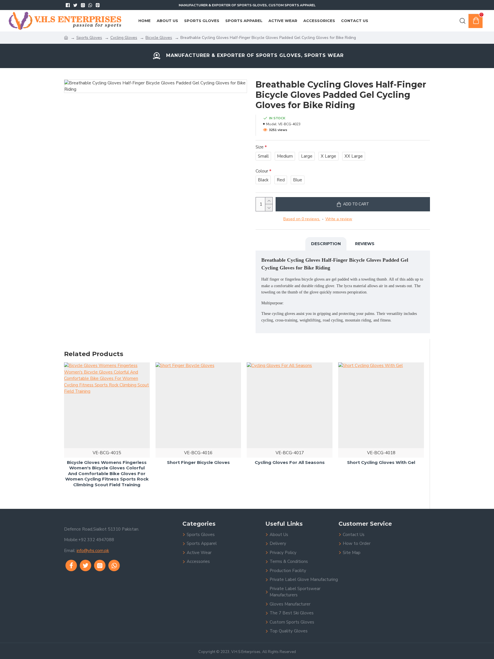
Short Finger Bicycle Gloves (198, 462)
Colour (262, 171)
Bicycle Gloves (159, 37)
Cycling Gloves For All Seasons (290, 462)
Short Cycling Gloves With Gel (381, 462)
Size (260, 147)
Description (326, 243)
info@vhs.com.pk (93, 550)
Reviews (365, 243)
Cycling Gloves (123, 37)
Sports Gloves (89, 37)
